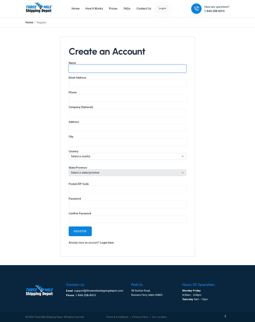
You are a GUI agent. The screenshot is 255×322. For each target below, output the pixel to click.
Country (73, 151)
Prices (113, 8)
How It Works (94, 8)
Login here (107, 242)
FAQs (127, 8)
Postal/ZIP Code (79, 184)
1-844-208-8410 (214, 11)
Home (75, 8)
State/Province (78, 167)
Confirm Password (80, 213)
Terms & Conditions (117, 317)
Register (80, 231)
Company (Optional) (81, 107)
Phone (73, 92)
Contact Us (144, 8)
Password (75, 198)
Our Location (159, 317)
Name (72, 63)
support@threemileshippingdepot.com (98, 290)
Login (162, 8)
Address (74, 121)
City (71, 136)
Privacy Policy (140, 317)
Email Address (77, 77)
